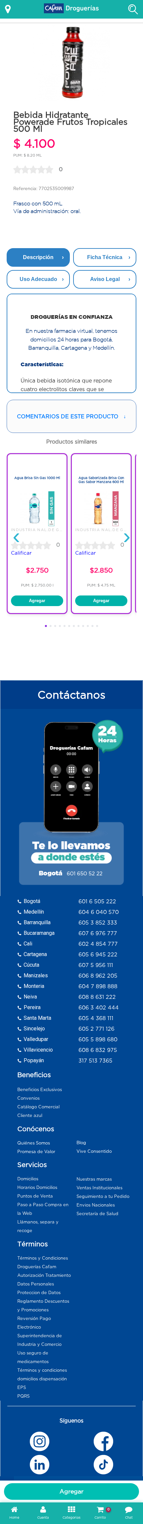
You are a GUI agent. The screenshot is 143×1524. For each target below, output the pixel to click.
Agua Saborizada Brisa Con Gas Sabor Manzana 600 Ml (101, 480)
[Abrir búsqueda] (133, 9)
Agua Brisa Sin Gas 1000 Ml (37, 478)
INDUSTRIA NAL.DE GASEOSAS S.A (50, 530)
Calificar (21, 553)
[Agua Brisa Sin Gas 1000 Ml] (37, 524)
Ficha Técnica (104, 257)
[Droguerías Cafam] (71, 9)
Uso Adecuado (38, 279)
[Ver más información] (8, 9)
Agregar (71, 1491)
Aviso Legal (105, 279)
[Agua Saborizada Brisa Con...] (101, 524)
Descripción (38, 257)
